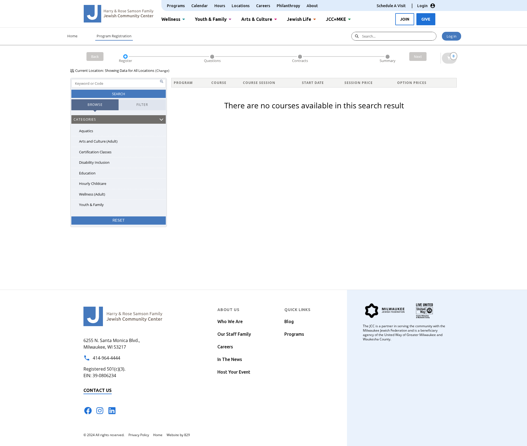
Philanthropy (288, 6)
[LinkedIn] (112, 410)
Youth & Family (211, 18)
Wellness (170, 18)
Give (425, 19)
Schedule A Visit (391, 6)
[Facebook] (87, 410)
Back (95, 56)
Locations (241, 6)
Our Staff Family (234, 334)
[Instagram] (100, 410)
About (312, 6)
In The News (229, 359)
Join (404, 19)
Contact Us (97, 390)
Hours (219, 6)
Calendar (199, 6)
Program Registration (114, 35)
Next (418, 56)
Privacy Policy (138, 435)
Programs (176, 6)
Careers (263, 6)
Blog (289, 321)
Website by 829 (178, 435)
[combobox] (399, 36)
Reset (119, 220)
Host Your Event (233, 371)
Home (72, 35)
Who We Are (230, 321)
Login (422, 6)
